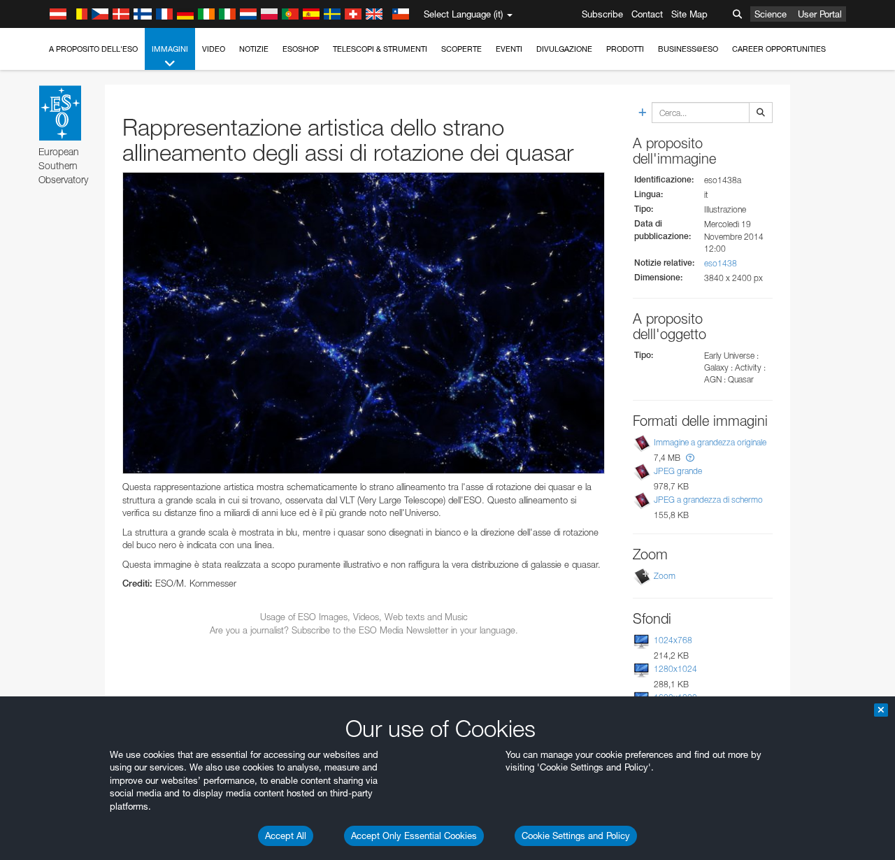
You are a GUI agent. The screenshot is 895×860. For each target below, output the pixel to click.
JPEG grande (678, 471)
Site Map (689, 14)
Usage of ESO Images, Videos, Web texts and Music (364, 616)
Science (770, 14)
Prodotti (625, 49)
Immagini (170, 49)
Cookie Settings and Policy (576, 835)
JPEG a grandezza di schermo (708, 499)
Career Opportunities (779, 49)
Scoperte (461, 49)
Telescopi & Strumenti (380, 49)
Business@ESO (688, 49)
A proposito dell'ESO (93, 49)
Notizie (253, 49)
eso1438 (720, 263)
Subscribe (602, 14)
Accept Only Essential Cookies (414, 835)
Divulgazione (564, 49)
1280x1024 (675, 669)
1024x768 (673, 640)
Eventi (509, 49)
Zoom (664, 576)
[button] (690, 457)
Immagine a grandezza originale (710, 442)
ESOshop (300, 49)
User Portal (820, 14)
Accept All (285, 835)
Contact (647, 14)
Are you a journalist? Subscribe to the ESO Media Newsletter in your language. (364, 630)
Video (213, 49)
